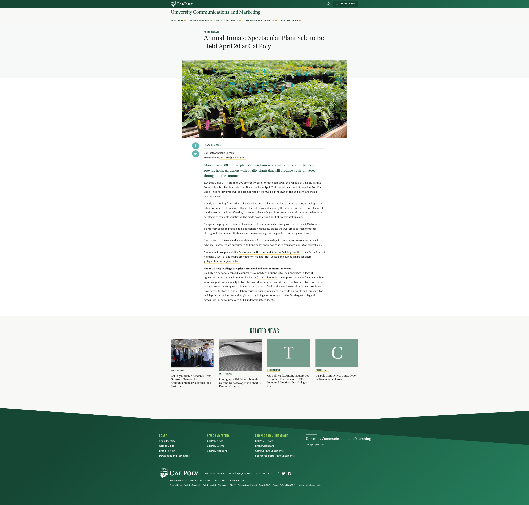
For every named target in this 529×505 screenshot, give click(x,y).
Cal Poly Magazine (217, 451)
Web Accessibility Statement (215, 485)
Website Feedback (192, 485)
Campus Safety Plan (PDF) (284, 485)
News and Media (289, 20)
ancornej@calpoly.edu (233, 157)
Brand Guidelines (199, 20)
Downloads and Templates (259, 20)
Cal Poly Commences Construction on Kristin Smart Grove (336, 377)
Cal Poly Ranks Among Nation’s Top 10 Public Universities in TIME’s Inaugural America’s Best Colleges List (288, 381)
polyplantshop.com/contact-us (222, 261)
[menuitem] (180, 20)
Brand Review (167, 451)
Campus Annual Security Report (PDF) (254, 485)
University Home (178, 480)
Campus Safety (236, 480)
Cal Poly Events (215, 446)
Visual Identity (167, 441)
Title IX (233, 485)
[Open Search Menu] (328, 4)
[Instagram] (277, 474)
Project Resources (227, 20)
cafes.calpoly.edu (267, 278)
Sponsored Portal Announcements (275, 456)
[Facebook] (290, 474)
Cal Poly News (215, 441)
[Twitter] (284, 474)
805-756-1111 (264, 473)
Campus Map (220, 480)
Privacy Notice (176, 485)
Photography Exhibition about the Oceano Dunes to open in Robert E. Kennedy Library (240, 383)
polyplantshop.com (291, 217)
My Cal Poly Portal (200, 480)
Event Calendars (264, 446)
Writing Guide (166, 446)
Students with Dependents (309, 485)
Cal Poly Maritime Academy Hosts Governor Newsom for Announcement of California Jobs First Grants (191, 381)
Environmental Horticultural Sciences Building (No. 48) (269, 252)
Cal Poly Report (264, 441)
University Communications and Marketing (215, 12)
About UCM (177, 20)
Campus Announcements (269, 451)
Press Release (177, 370)
